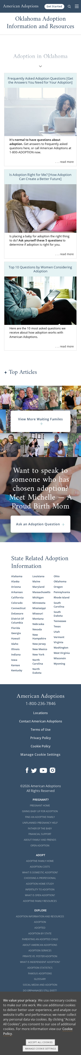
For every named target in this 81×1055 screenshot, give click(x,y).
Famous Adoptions (40, 973)
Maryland (38, 587)
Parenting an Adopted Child (40, 939)
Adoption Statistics (39, 967)
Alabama (16, 576)
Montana (38, 618)
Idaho (14, 644)
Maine (36, 581)
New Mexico (39, 649)
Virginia (58, 642)
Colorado (17, 603)
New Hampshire (39, 636)
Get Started (54, 6)
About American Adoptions (40, 945)
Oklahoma (60, 581)
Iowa (14, 660)
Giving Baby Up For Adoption (40, 811)
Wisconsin (60, 658)
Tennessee (60, 621)
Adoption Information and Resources (40, 916)
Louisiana (38, 576)
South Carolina (59, 604)
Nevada (37, 629)
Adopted (39, 927)
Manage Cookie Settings (40, 754)
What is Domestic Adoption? (40, 872)
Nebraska (38, 624)
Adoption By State (40, 933)
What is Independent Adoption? (40, 962)
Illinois (15, 649)
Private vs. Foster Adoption (40, 956)
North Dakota (36, 670)
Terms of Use (41, 729)
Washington (61, 647)
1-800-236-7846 (41, 703)
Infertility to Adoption (39, 889)
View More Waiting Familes (40, 419)
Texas (57, 626)
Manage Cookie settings (40, 1048)
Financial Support (40, 834)
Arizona (16, 587)
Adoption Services (40, 950)
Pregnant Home (40, 805)
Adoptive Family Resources (40, 901)
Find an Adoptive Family (40, 817)
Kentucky (16, 670)
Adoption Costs (40, 866)
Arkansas (17, 592)
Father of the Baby (40, 828)
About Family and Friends (40, 839)
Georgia (16, 633)
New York (38, 654)
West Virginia (62, 653)
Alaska (15, 581)
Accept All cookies (40, 1042)
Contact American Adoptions (40, 721)
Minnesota (38, 603)
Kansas (15, 665)
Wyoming (59, 663)
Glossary (40, 979)
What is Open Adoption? (40, 895)
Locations (40, 713)
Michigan (38, 597)
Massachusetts (40, 592)
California (17, 597)
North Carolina (37, 661)
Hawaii (15, 638)
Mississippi (39, 608)
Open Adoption (39, 845)
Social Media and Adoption (40, 984)
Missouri (37, 613)
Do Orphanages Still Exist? (40, 990)
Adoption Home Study (40, 883)
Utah (57, 631)
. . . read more (64, 162)
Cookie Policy (41, 746)
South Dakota (58, 613)
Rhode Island (61, 597)
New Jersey (39, 644)
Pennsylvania (62, 592)
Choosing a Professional (40, 878)
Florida (15, 628)
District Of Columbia (17, 620)
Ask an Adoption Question (38, 524)
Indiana (16, 654)
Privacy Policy (40, 738)
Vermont (59, 637)
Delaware (17, 613)
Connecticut (18, 608)
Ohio (57, 576)
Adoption (40, 922)
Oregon (58, 587)
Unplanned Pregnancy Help (40, 822)
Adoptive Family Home (40, 861)
